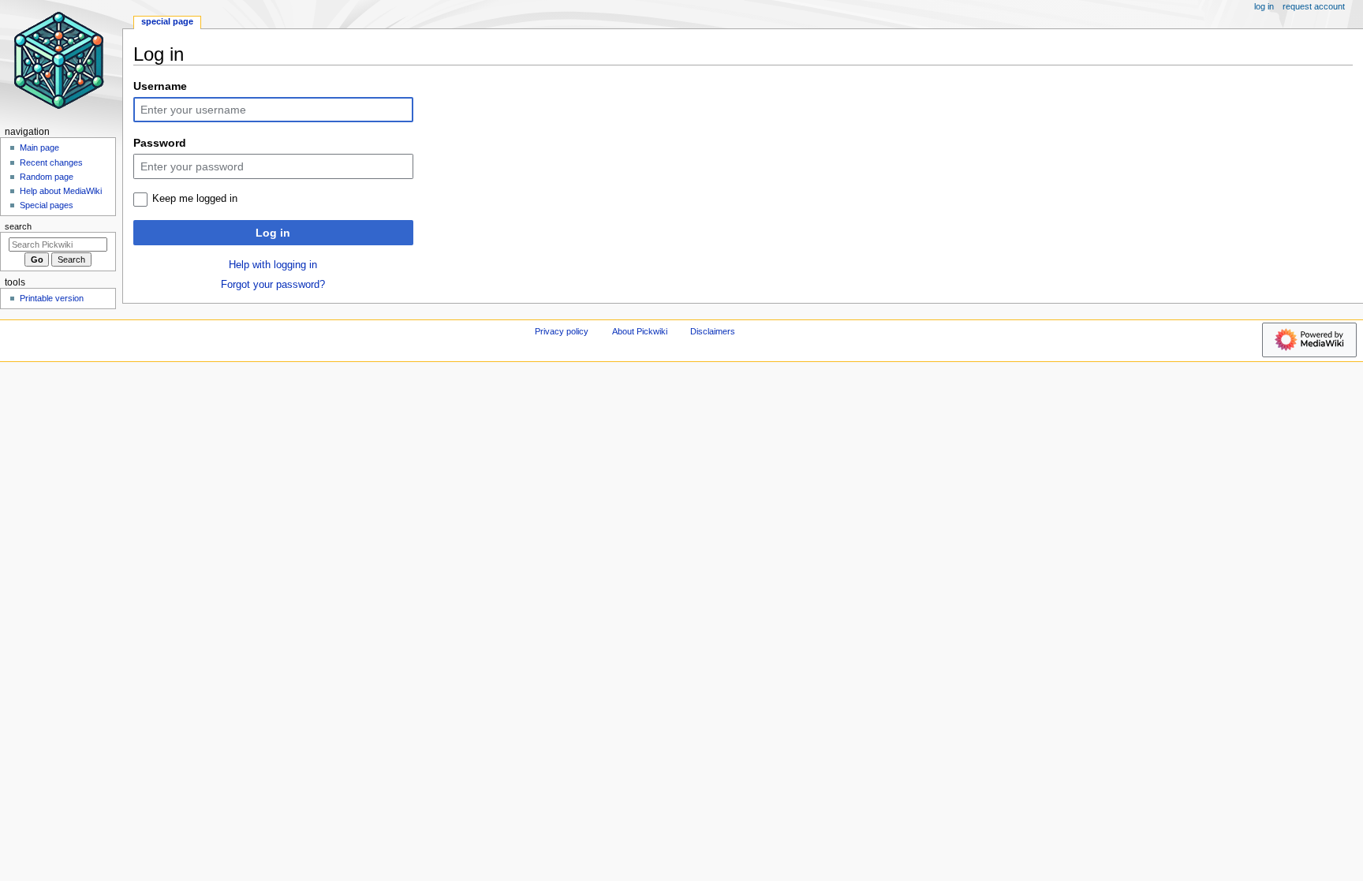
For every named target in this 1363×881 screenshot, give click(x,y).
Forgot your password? (273, 284)
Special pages (46, 205)
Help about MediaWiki (61, 191)
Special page (167, 21)
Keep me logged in (194, 198)
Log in (273, 232)
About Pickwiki (639, 331)
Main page (39, 147)
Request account (1314, 6)
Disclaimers (712, 331)
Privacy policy (561, 331)
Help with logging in (273, 265)
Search (18, 226)
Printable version (52, 298)
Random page (46, 176)
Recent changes (51, 162)
